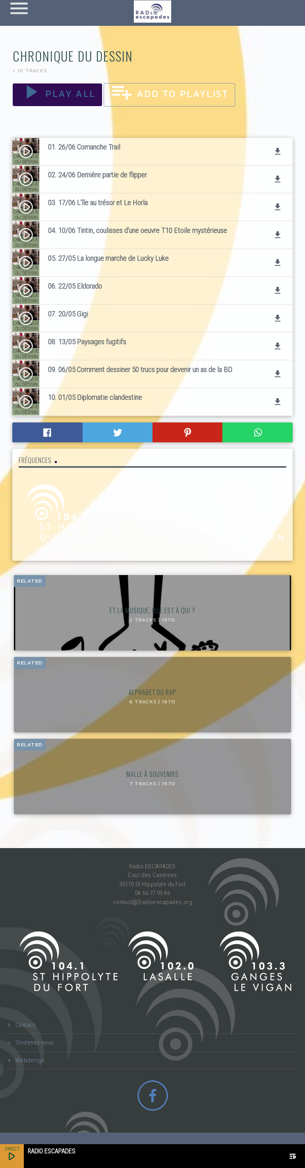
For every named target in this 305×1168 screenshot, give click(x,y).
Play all (57, 93)
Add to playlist (169, 93)
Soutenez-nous (34, 1042)
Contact (25, 1025)
